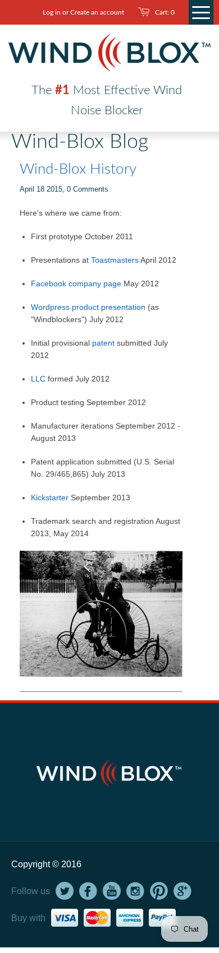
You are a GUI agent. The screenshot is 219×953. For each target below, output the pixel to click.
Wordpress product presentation (88, 307)
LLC (38, 378)
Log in (52, 12)
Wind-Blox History (78, 169)
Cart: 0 (165, 12)
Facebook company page (77, 283)
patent (103, 342)
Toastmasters (115, 259)
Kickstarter (50, 497)
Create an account (97, 12)
